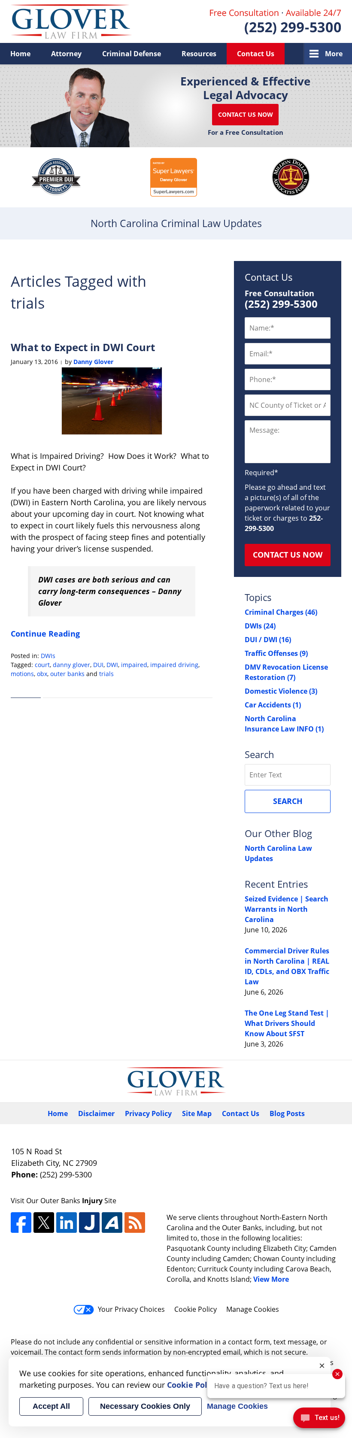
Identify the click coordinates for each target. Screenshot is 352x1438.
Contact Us (255, 53)
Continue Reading (45, 633)
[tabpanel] (56, 177)
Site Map (197, 1113)
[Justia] (89, 1222)
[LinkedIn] (66, 1222)
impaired (134, 665)
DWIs (48, 656)
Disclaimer (96, 1113)
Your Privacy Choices (131, 1309)
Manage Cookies (252, 1309)
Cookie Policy (195, 1309)
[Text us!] (319, 1420)
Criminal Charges (281, 612)
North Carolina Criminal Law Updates (71, 21)
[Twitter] (43, 1222)
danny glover (71, 665)
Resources (199, 53)
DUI (98, 665)
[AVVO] (112, 1222)
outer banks (67, 674)
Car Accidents (273, 705)
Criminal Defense (131, 53)
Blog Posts (287, 1113)
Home (20, 53)
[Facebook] (21, 1222)
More (334, 53)
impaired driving (174, 665)
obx (42, 674)
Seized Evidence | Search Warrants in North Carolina (286, 909)
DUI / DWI (268, 639)
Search (288, 801)
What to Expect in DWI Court (83, 347)
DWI (112, 665)
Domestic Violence (281, 691)
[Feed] (134, 1222)
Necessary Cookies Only (145, 1406)
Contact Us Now (245, 114)
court (42, 665)
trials (106, 674)
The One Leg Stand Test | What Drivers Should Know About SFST (287, 1023)
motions (22, 674)
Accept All (51, 1406)
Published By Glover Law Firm (275, 21)
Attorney (66, 53)
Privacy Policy (148, 1113)
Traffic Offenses (276, 653)
